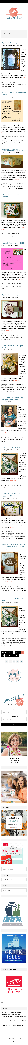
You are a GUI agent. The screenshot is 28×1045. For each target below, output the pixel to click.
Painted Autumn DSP (6, 236)
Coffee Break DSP (12, 84)
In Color (15, 334)
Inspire (24, 235)
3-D (9, 183)
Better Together (12, 485)
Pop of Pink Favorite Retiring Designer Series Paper (12, 398)
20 (10, 655)
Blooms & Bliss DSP (13, 640)
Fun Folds (10, 83)
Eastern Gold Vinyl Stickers (8, 535)
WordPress (21, 1040)
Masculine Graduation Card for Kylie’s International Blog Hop (13, 546)
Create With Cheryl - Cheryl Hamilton (14, 14)
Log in (14, 1041)
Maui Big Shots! (19, 183)
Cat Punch (18, 140)
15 (17, 652)
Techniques (4, 184)
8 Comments (16, 602)
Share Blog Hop (16, 236)
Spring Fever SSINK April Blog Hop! (12, 599)
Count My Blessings (13, 186)
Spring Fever (7, 644)
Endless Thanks (19, 642)
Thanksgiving (11, 184)
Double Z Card (18, 285)
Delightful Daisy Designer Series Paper (14, 389)
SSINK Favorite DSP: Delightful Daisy (13, 346)
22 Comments (19, 199)
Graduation (16, 585)
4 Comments (15, 297)
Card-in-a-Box (14, 384)
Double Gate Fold (10, 642)
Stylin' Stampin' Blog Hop (17, 644)
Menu (14, 1)
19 (6, 655)
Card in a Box (11, 387)
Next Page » (15, 656)
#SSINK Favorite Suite (10, 295)
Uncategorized (5, 138)
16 (20, 652)
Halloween (16, 136)
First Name (14, 709)
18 (3, 655)
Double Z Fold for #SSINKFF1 (12, 243)
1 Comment (18, 152)
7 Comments (19, 45)
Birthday (10, 484)
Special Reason (18, 439)
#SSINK (10, 335)
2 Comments (19, 97)
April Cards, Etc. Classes (10, 447)
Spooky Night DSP (8, 142)
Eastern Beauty (17, 335)
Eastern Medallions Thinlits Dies (16, 437)
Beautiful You (11, 533)
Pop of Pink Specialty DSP (7, 439)
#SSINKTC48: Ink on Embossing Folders (13, 94)
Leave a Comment (17, 450)
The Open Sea (14, 590)
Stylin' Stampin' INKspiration (12, 86)
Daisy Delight (19, 387)
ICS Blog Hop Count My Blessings (10, 195)
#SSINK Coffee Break (9, 43)
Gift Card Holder (17, 83)
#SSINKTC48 (11, 140)
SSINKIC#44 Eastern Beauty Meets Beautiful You (12, 495)
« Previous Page (6, 653)
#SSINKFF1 (11, 285)
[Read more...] (4, 132)
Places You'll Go (5, 588)
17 (23, 652)
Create (20, 235)
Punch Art (21, 136)
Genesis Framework (13, 1040)
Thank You (4, 386)
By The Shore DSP (12, 586)
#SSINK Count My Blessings (12, 150)
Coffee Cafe (20, 84)
